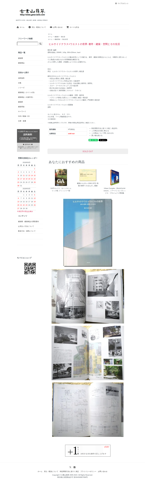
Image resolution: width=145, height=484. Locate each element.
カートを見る (74, 27)
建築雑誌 (21, 63)
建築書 (20, 58)
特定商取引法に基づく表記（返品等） (104, 128)
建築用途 (57, 39)
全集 (19, 83)
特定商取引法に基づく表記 (69, 471)
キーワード (22, 111)
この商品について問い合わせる (102, 133)
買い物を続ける (97, 135)
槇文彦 (63, 37)
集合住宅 (65, 39)
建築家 (57, 37)
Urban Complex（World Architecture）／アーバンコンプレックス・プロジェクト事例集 (115, 190)
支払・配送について (39, 27)
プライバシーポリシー (88, 471)
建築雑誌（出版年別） (26, 97)
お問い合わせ (58, 27)
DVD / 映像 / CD (24, 116)
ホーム (22, 27)
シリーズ (21, 88)
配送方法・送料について (27, 231)
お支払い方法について (26, 226)
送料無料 (21, 78)
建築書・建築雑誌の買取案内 (28, 221)
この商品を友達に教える (100, 131)
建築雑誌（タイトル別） (27, 92)
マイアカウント (123, 3)
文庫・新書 (22, 121)
